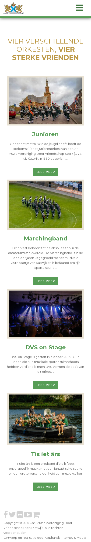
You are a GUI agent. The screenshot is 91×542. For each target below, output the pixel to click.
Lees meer (45, 172)
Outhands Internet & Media (65, 537)
